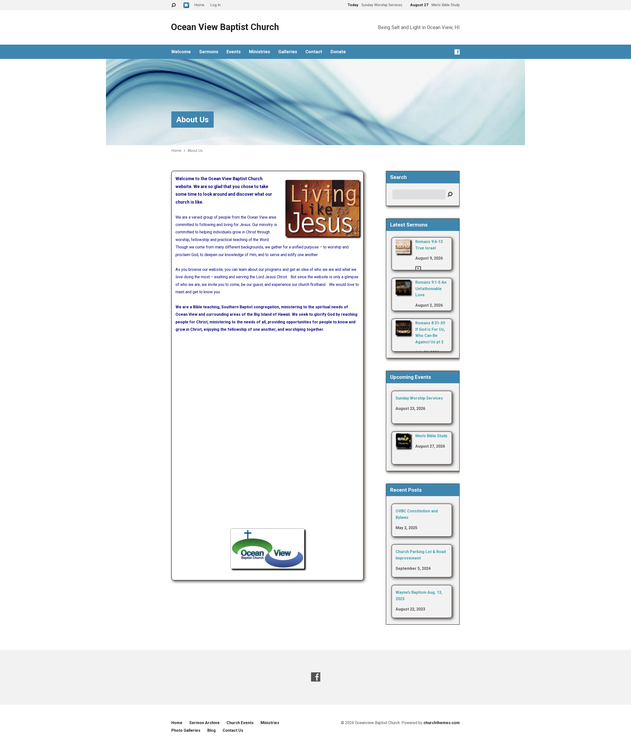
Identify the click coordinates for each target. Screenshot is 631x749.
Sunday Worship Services (419, 398)
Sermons (208, 52)
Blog (211, 730)
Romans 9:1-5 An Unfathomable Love (430, 288)
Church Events (240, 722)
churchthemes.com (441, 722)
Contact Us (233, 730)
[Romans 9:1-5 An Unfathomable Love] (403, 291)
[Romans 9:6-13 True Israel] (403, 250)
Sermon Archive (204, 722)
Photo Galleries (185, 730)
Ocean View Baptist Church (225, 27)
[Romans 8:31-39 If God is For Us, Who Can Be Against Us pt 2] (403, 332)
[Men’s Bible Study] (403, 444)
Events (234, 52)
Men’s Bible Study (431, 436)
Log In (215, 5)
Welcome (181, 52)
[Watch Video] (418, 268)
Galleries (287, 52)
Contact (313, 52)
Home (176, 150)
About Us (192, 119)
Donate (338, 52)
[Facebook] (457, 51)
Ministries (259, 52)
